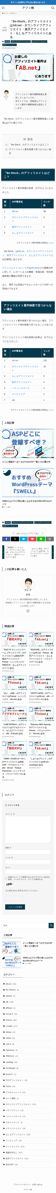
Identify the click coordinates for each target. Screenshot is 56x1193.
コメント (10, 814)
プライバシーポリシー (22, 1185)
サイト (8, 868)
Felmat (11, 1020)
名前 (8, 848)
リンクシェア (18, 394)
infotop (10, 1032)
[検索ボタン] (53, 8)
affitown (10, 1008)
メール (9, 858)
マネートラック (14, 1122)
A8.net (7, 41)
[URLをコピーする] (50, 539)
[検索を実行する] (51, 925)
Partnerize (12, 1050)
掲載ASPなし (14, 1152)
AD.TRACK (12, 990)
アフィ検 (28, 8)
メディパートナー (15, 1128)
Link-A (10, 1044)
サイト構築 (12, 1098)
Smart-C (11, 1074)
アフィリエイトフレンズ (14, 267)
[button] (6, 539)
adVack (10, 996)
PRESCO (12, 1056)
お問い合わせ (37, 1185)
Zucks (10, 1086)
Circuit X (11, 1014)
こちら (51, 243)
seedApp (11, 1062)
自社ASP (12, 1164)
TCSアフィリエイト (16, 1080)
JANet (10, 1038)
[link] (28, 611)
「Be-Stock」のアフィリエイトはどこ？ (29, 144)
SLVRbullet (12, 1068)
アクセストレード (15, 1092)
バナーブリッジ (14, 1110)
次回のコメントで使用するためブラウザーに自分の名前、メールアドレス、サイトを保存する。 (29, 878)
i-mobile (11, 1026)
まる (28, 594)
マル (28, 97)
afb (13, 400)
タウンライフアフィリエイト (20, 41)
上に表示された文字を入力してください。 (22, 891)
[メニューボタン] (3, 8)
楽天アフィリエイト (9, 45)
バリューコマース (21, 388)
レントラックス (15, 1146)
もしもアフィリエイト (39, 41)
